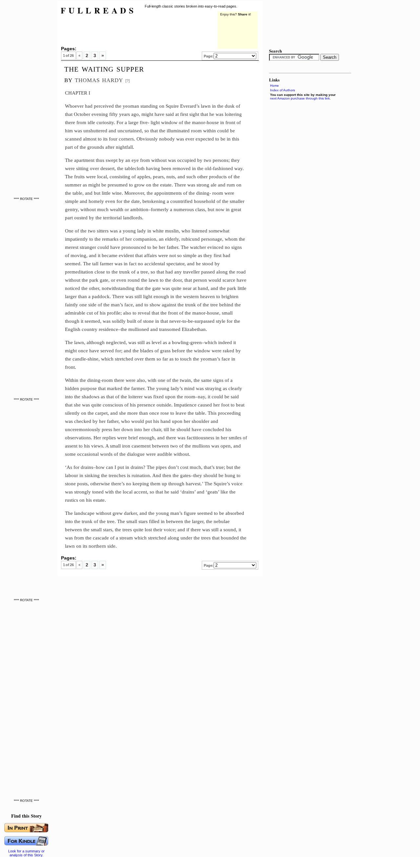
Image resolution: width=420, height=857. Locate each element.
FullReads (98, 10)
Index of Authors (282, 90)
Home (274, 85)
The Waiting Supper (104, 68)
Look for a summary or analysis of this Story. (26, 853)
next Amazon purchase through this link (300, 98)
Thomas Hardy (99, 79)
